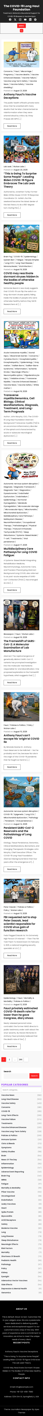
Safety (4, 1224)
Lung (3, 1232)
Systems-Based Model (27, 535)
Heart (4, 1208)
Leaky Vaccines (8, 1204)
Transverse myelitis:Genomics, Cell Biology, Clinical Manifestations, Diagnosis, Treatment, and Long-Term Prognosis (21, 403)
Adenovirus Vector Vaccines (14, 1280)
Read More (12, 126)
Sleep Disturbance (9, 1240)
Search (7, 1071)
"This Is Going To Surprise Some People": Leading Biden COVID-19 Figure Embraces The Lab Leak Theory (21, 1359)
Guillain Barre (18, 365)
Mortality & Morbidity (10, 1188)
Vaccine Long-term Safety (16, 81)
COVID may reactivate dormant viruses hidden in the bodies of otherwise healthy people (21, 278)
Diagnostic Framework (24, 487)
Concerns (8, 71)
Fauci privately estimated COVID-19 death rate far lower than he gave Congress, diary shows (21, 1013)
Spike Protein (7, 1212)
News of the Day (9, 1159)
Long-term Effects (9, 1115)
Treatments (16, 538)
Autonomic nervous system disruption (21, 483)
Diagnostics (24, 490)
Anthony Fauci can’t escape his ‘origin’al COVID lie (21, 739)
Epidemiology (30, 256)
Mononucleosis (10, 266)
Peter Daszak (10, 907)
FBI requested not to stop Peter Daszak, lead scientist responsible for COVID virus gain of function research (20, 923)
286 (21, 1059)
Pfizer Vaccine (7, 1192)
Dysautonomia (10, 493)
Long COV (9, 263)
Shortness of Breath (10, 1256)
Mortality (5, 1252)
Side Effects (6, 1284)
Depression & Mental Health (14, 1288)
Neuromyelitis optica (13, 375)
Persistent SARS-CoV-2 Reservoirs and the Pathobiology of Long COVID (19, 833)
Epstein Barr (9, 260)
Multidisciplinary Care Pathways (18, 516)
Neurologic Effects (19, 372)
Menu (21, 26)
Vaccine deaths (22, 74)
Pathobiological (20, 525)
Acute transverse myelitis (15, 352)
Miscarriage (26, 71)
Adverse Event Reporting (12, 1172)
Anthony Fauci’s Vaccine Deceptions (20, 96)
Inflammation (21, 368)
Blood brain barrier (18, 356)
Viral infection (25, 266)
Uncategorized (8, 1196)
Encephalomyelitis (28, 359)
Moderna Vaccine (9, 1228)
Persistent (9, 821)
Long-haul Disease (24, 263)
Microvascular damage (28, 506)
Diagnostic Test (11, 490)
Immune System (8, 1139)
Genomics (6, 1292)
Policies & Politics (17, 725)
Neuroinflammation (12, 522)
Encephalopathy (11, 362)
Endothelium (22, 496)
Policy (30, 725)
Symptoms (6, 1147)
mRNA (4, 1180)
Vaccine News (10, 385)
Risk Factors (6, 1248)
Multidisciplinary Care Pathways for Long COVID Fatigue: (20, 552)
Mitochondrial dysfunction (15, 512)
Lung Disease (7, 1236)
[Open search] (21, 30)
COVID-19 (18, 256)
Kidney (4, 1272)
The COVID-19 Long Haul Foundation (21, 8)
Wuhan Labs (18, 166)
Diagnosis (8, 487)
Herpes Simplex (32, 260)
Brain (3, 1155)
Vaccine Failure (29, 77)
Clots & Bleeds (8, 1143)
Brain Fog (8, 256)
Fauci (16, 71)
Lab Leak (7, 166)
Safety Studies (8, 1151)
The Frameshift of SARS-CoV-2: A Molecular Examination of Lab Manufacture (19, 646)
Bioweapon (9, 634)
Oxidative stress (17, 378)
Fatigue (20, 260)
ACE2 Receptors (8, 1220)
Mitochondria (31, 509)
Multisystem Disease (13, 519)
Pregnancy (9, 74)
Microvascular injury (14, 509)
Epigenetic (19, 814)
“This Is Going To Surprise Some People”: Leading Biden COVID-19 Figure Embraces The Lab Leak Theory (20, 180)
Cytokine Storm (11, 359)
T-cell (6, 538)
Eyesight (5, 1276)
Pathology (33, 817)
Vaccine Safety (17, 84)
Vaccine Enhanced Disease (24, 381)
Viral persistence (23, 821)
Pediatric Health (8, 1260)
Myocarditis (6, 1216)
